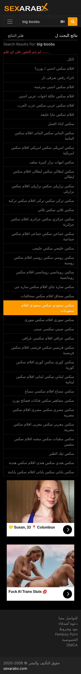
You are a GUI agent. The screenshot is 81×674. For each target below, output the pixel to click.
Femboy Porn (66, 634)
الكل (70, 59)
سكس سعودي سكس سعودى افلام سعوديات (47, 308)
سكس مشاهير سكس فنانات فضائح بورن (43, 400)
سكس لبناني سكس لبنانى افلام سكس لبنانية (45, 379)
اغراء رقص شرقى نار (58, 77)
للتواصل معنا (68, 618)
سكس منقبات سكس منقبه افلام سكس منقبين (44, 441)
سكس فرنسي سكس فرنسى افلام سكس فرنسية (42, 350)
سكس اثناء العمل (61, 123)
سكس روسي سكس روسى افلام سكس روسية (44, 260)
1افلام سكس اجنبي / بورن (54, 68)
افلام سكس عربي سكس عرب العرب (45, 105)
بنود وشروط (68, 629)
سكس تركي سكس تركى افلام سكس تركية (41, 200)
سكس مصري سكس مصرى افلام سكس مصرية (43, 412)
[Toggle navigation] (10, 21)
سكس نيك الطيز (61, 453)
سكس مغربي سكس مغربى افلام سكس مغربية (44, 427)
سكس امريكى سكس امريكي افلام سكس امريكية (42, 150)
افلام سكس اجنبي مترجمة (54, 87)
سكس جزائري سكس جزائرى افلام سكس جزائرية (42, 222)
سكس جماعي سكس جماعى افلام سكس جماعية (43, 236)
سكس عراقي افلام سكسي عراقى (48, 338)
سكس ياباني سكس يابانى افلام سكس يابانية (41, 472)
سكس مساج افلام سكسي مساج (49, 391)
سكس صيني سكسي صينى (54, 329)
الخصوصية (70, 639)
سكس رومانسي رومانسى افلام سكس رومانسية (45, 275)
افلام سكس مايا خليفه (57, 114)
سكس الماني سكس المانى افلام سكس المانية (44, 136)
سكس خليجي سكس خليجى (53, 248)
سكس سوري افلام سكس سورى (49, 319)
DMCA (72, 645)
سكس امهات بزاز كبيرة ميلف (51, 162)
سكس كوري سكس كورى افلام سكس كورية (45, 365)
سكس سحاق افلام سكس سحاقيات (47, 296)
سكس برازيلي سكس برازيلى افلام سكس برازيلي (43, 189)
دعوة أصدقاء (68, 623)
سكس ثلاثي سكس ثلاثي (56, 210)
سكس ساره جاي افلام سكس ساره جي (44, 286)
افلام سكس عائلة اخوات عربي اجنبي (46, 96)
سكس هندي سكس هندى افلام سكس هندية (41, 462)
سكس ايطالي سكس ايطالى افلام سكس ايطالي (43, 174)
